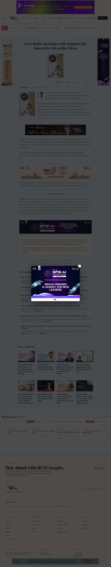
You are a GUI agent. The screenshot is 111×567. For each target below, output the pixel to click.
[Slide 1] (55, 299)
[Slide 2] (56, 299)
